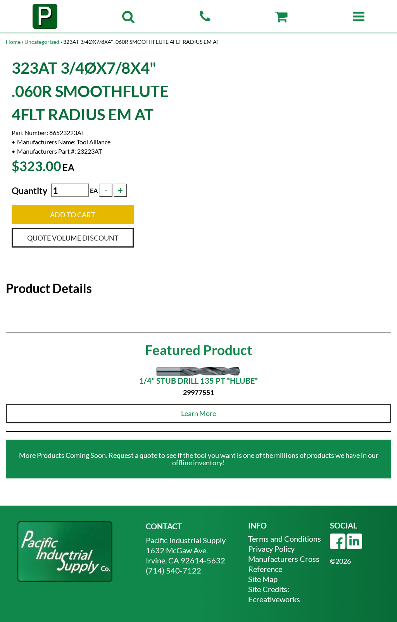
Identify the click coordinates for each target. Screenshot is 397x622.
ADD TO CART (72, 214)
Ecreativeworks (274, 599)
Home (13, 41)
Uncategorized (41, 41)
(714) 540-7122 (173, 570)
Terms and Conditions (284, 538)
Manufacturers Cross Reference (283, 563)
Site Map (263, 579)
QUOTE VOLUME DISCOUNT (73, 238)
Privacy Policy (271, 548)
